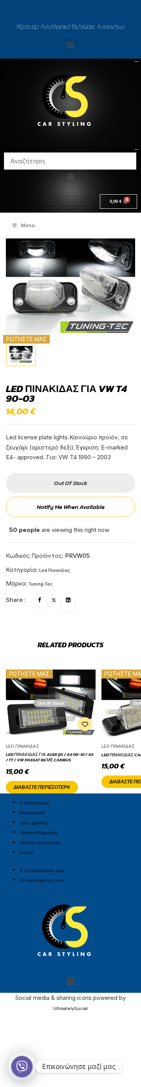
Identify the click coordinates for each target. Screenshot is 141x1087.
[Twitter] (53, 600)
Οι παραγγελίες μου (41, 880)
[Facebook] (39, 600)
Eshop (27, 852)
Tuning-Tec (40, 584)
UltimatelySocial (70, 1008)
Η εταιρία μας (34, 803)
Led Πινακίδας (54, 570)
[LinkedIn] (68, 600)
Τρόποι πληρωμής (39, 832)
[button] (70, 44)
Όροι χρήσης (34, 823)
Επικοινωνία (32, 812)
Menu (28, 225)
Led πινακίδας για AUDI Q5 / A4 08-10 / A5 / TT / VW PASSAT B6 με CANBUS (50, 757)
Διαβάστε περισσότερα (42, 787)
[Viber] (22, 1066)
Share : (16, 599)
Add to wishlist (85, 724)
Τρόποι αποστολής (40, 842)
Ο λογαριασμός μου (42, 870)
